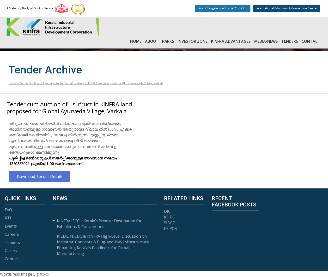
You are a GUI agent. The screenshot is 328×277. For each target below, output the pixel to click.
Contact (311, 41)
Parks (168, 41)
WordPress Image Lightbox (24, 274)
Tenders (289, 41)
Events (11, 226)
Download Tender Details (40, 176)
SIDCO (170, 222)
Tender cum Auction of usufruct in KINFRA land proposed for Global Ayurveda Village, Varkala (69, 107)
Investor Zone (192, 41)
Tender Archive (29, 83)
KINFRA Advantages (231, 41)
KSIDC (169, 217)
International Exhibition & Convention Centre (286, 8)
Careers (12, 234)
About (151, 41)
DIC (167, 211)
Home (135, 41)
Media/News (266, 41)
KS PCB (170, 228)
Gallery (11, 250)
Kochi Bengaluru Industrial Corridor (223, 8)
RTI (8, 218)
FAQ (8, 209)
